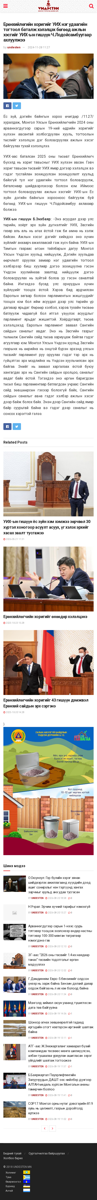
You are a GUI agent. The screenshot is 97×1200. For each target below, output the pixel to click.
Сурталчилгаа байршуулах (47, 1153)
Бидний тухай (12, 1153)
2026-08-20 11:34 (56, 994)
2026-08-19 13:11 (56, 1038)
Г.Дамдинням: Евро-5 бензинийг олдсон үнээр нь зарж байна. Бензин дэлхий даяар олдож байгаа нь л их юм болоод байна (60, 983)
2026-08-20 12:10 (56, 946)
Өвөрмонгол (13, 1181)
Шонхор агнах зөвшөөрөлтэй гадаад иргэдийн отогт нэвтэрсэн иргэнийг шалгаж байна (60, 1027)
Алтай (9, 1190)
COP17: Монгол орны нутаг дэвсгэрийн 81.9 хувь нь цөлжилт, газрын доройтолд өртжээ (60, 1108)
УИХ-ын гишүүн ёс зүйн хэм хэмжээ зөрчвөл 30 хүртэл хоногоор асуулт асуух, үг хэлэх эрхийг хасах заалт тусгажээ (46, 527)
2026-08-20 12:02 (56, 970)
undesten (14, 47)
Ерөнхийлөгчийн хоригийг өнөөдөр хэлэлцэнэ (45, 616)
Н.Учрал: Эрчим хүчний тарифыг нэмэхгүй (59, 907)
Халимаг (11, 1172)
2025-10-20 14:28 (14, 712)
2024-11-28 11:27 (39, 47)
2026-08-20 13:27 (56, 912)
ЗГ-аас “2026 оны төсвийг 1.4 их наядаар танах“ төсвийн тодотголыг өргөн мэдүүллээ (58, 960)
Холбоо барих (13, 1158)
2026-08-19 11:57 (56, 1066)
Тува (8, 1177)
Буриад (10, 1186)
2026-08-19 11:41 (56, 1095)
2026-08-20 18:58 (56, 898)
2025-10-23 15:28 (14, 623)
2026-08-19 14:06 (56, 1013)
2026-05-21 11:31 (14, 539)
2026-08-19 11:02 (56, 1119)
